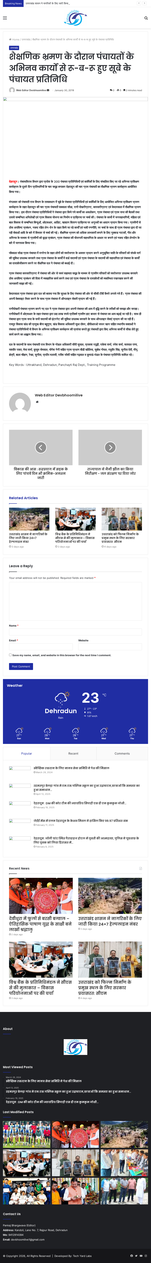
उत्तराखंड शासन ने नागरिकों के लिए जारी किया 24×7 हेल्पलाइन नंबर (57, 3)
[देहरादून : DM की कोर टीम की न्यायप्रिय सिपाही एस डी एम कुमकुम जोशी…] (20, 808)
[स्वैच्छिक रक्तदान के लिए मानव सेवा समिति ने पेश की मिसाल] (20, 773)
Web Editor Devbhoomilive (31, 90)
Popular (26, 753)
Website (83, 640)
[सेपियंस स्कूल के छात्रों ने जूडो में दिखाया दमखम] (26, 1191)
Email (13, 640)
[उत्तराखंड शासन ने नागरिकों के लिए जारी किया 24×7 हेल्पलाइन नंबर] (29, 519)
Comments (122, 753)
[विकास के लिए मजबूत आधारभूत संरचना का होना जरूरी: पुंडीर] (124, 1191)
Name (13, 625)
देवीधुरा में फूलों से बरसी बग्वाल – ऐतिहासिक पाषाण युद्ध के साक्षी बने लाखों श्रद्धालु (40, 924)
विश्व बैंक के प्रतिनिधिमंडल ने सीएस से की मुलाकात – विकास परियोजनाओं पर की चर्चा (75, 538)
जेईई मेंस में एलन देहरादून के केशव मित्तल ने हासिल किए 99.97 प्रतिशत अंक (81, 821)
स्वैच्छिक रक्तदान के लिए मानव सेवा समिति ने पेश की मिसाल (71, 768)
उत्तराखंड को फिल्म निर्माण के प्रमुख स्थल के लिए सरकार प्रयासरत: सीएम (120, 538)
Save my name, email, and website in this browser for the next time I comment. (61, 655)
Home (15, 39)
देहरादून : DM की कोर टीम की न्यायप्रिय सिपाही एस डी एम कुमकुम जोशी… (80, 803)
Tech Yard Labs (82, 1255)
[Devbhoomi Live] (75, 18)
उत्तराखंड (26, 39)
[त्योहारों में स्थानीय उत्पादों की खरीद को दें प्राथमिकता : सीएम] (75, 1191)
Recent (73, 753)
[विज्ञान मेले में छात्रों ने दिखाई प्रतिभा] (124, 1162)
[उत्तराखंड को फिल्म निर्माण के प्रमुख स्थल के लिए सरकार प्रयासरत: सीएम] (122, 519)
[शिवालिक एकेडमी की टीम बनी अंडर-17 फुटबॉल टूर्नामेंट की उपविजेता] (26, 1134)
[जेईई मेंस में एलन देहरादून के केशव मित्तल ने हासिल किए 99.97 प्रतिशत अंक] (20, 826)
